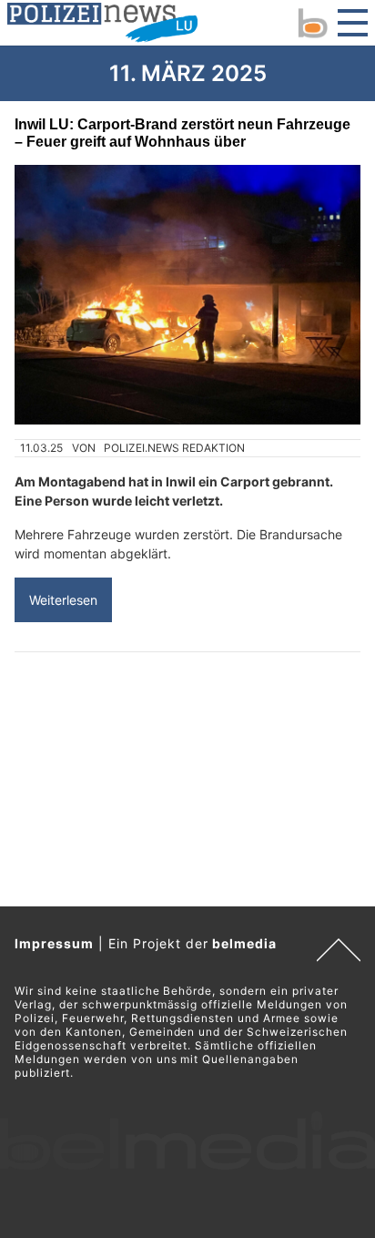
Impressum (54, 943)
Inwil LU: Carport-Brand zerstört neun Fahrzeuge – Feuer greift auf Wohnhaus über (182, 132)
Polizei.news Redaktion (174, 448)
